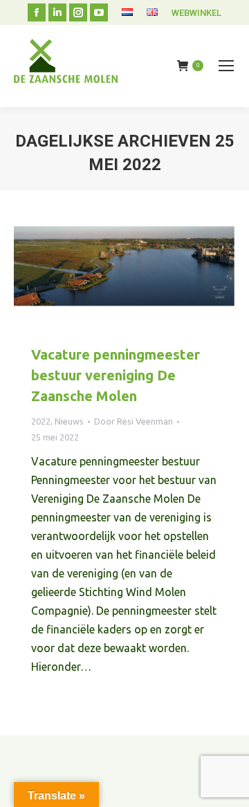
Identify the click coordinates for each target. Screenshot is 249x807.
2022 (40, 421)
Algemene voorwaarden (122, 715)
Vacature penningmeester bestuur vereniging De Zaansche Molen (115, 375)
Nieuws (69, 421)
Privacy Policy (204, 715)
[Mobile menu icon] (226, 66)
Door (133, 421)
